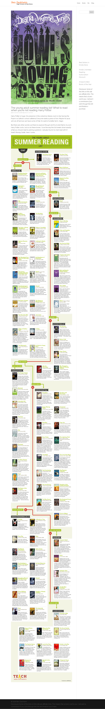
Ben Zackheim (15, 112)
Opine (26, 112)
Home (78, 3)
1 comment (30, 112)
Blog (92, 3)
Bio (88, 3)
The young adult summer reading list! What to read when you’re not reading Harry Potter (39, 109)
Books (84, 3)
